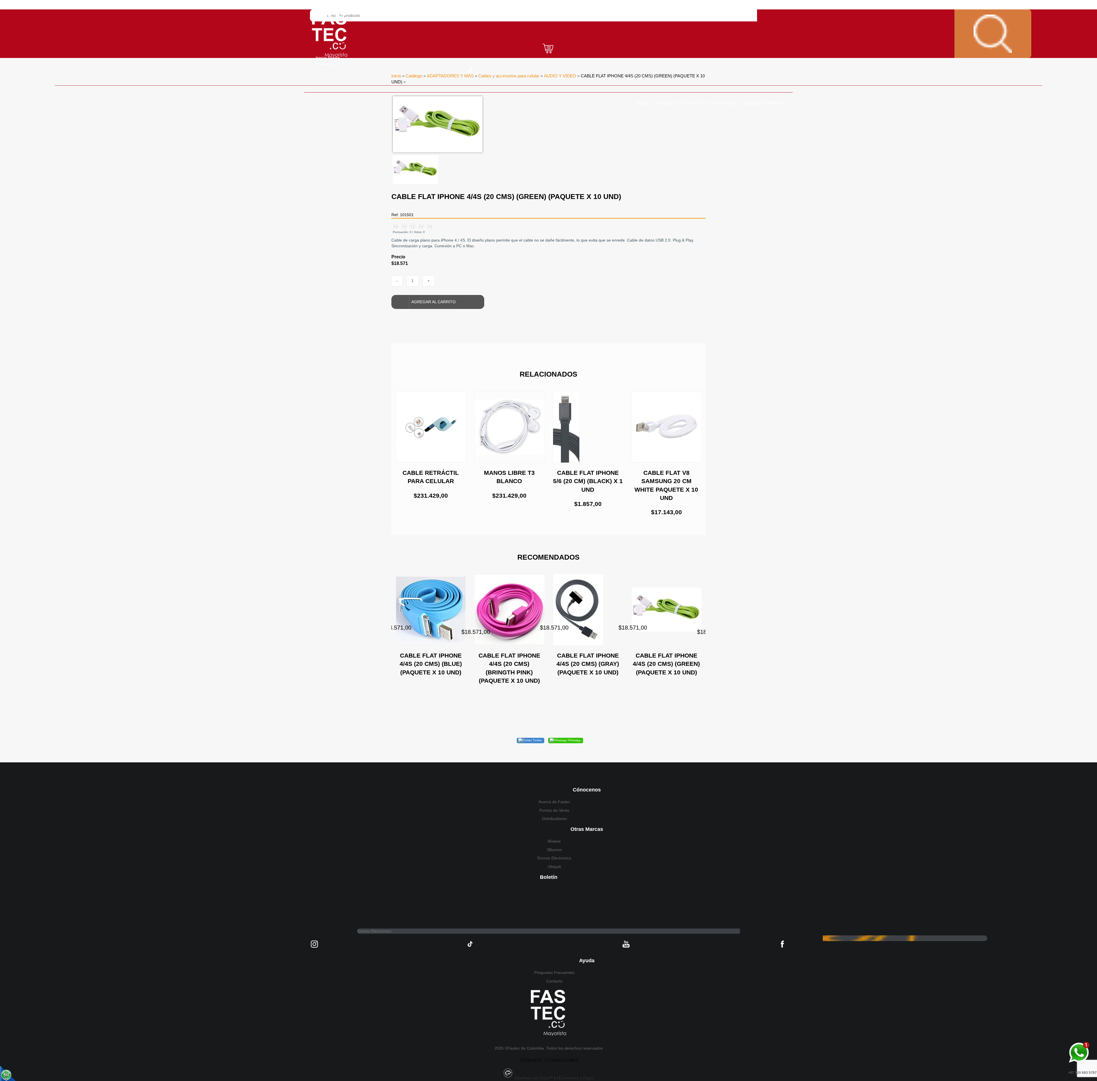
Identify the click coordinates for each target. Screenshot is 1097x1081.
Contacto (554, 981)
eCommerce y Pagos (575, 1078)
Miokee (554, 841)
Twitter (537, 740)
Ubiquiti (554, 866)
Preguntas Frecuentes (554, 972)
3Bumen (554, 849)
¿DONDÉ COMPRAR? (764, 103)
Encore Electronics (554, 858)
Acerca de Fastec (554, 801)
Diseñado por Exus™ (534, 1078)
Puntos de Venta (554, 810)
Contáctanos (723, 103)
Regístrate (325, 63)
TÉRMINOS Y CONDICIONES (548, 1060)
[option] (512, 124)
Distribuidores (554, 818)
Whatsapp (574, 740)
